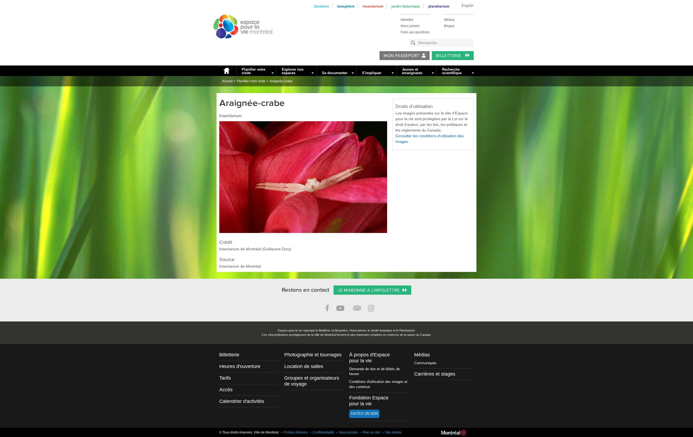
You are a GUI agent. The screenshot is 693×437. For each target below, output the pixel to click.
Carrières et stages (434, 374)
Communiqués (425, 363)
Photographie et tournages (313, 354)
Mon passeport (401, 55)
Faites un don (364, 414)
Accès (226, 389)
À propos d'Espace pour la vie (369, 357)
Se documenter (334, 73)
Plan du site (371, 432)
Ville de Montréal (453, 432)
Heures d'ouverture (239, 366)
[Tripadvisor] (357, 306)
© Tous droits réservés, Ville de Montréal (249, 432)
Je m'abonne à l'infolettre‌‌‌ (369, 290)
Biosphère (346, 6)
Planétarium (438, 6)
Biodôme (321, 6)
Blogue (449, 26)
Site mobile (393, 432)
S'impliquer (371, 73)
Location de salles (303, 366)
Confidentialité (323, 432)
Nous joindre (410, 26)
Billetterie (449, 55)
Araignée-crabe (281, 81)
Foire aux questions (415, 32)
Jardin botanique (405, 6)
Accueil (226, 70)
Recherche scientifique (452, 71)
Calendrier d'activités (241, 401)
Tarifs (225, 378)
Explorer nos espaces (292, 71)
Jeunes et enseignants (412, 71)
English (467, 6)
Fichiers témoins (296, 432)
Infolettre (407, 20)
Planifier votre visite (253, 71)
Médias (449, 20)
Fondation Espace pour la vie (368, 400)
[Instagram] (372, 307)
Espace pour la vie (240, 43)
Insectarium (373, 6)
